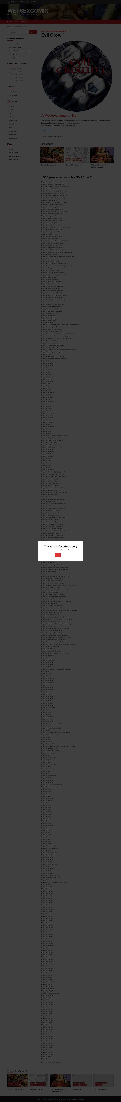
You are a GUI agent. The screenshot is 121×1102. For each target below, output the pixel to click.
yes (58, 555)
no (63, 555)
